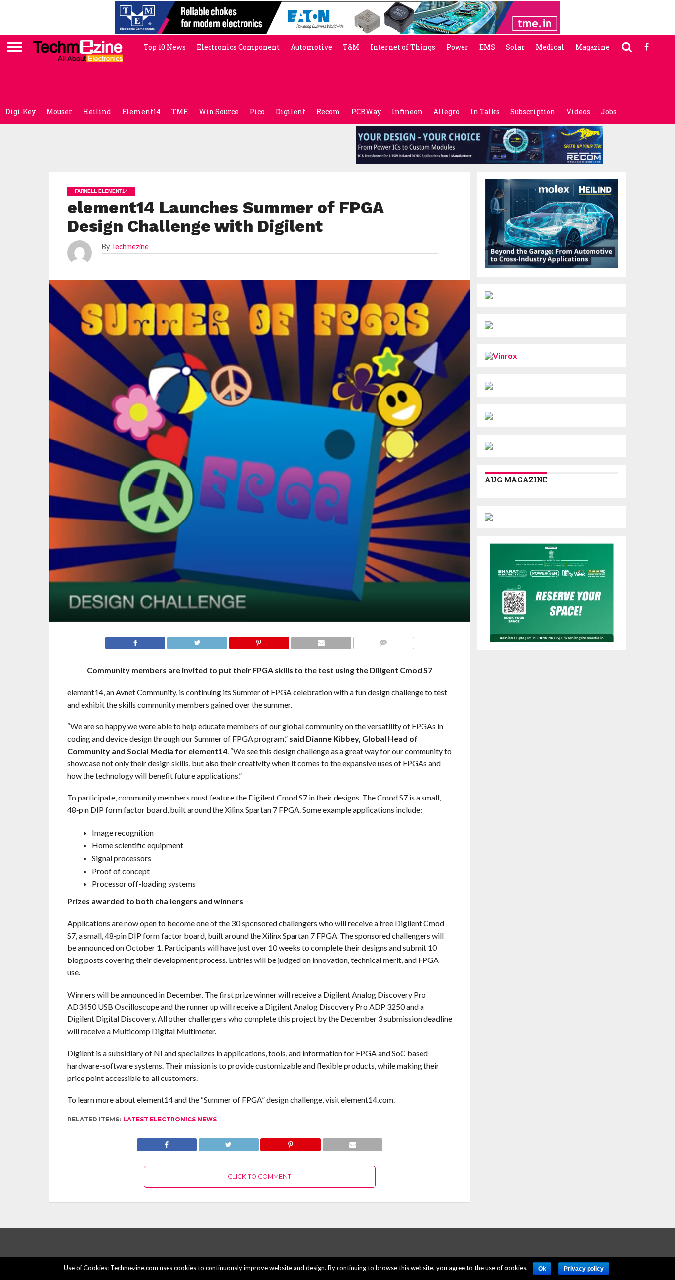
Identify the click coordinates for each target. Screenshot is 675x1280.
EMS (487, 47)
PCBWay (366, 111)
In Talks (485, 111)
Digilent (290, 111)
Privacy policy (584, 1268)
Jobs (609, 111)
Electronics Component (238, 47)
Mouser (59, 111)
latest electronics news (170, 1119)
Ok (542, 1268)
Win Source (219, 111)
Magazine (592, 47)
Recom (328, 111)
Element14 (141, 111)
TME (179, 111)
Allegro (446, 111)
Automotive (311, 47)
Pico (257, 111)
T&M (351, 47)
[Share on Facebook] (167, 1142)
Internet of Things (402, 47)
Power (457, 47)
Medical (550, 47)
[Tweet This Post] (228, 1142)
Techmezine (130, 246)
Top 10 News (165, 47)
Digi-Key (20, 111)
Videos (578, 111)
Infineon (407, 111)
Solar (515, 47)
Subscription (532, 111)
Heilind (97, 111)
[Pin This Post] (290, 1142)
